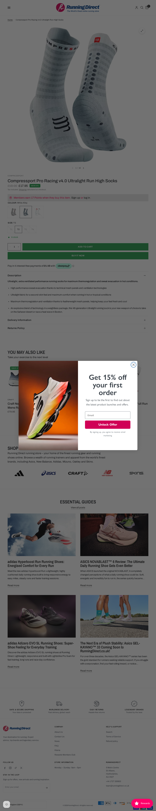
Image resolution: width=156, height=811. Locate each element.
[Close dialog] (133, 364)
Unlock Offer (107, 424)
